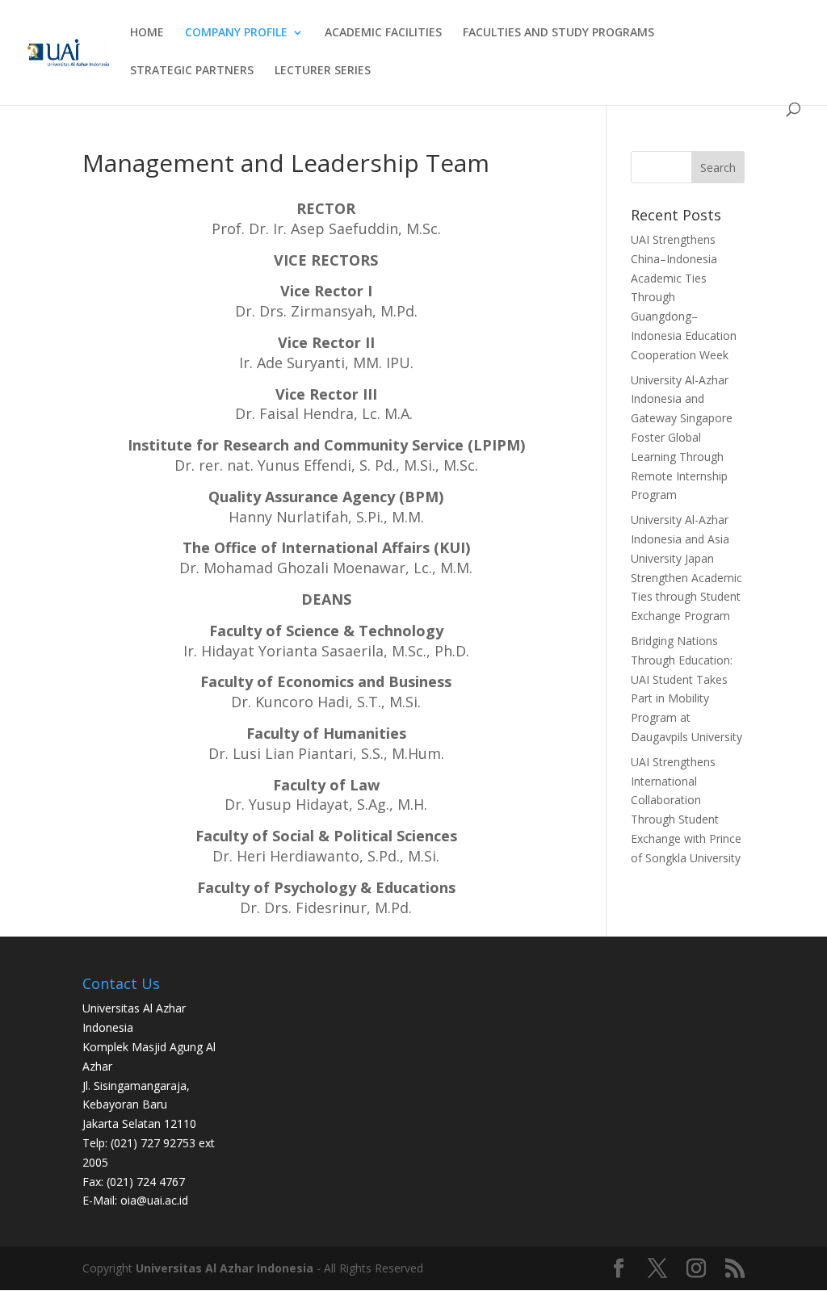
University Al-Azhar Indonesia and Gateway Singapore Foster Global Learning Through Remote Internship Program (682, 437)
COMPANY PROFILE (236, 33)
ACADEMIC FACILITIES (383, 33)
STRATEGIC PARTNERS (192, 71)
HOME (147, 33)
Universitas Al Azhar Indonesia (224, 1268)
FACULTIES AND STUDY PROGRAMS (558, 33)
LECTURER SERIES (323, 71)
